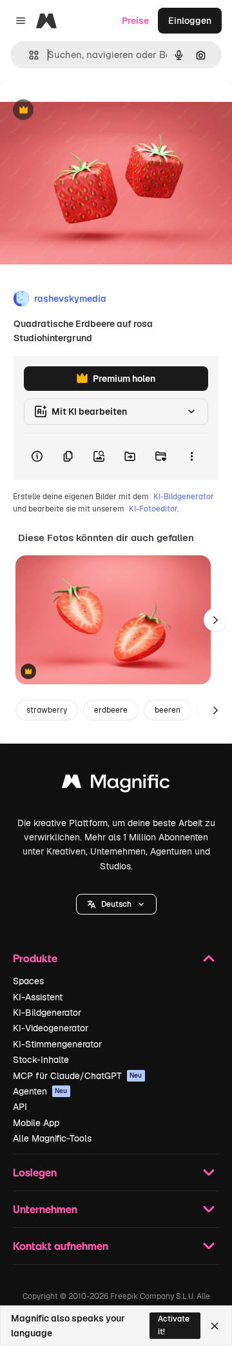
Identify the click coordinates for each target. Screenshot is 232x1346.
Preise (135, 20)
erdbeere (111, 710)
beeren (167, 710)
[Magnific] (116, 785)
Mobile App (36, 1123)
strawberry (46, 710)
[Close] (214, 1326)
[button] (116, 904)
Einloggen (189, 20)
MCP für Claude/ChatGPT (77, 1076)
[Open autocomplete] (28, 55)
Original (82, 110)
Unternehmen (45, 1209)
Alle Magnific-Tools (52, 1138)
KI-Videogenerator (50, 1028)
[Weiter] (215, 619)
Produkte (35, 958)
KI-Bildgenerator (183, 496)
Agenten (40, 1091)
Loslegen (35, 1172)
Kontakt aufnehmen (60, 1245)
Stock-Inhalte (41, 1059)
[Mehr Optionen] (191, 457)
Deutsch (116, 904)
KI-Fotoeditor (153, 509)
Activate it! (173, 1325)
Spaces (28, 981)
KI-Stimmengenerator (57, 1044)
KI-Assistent (38, 997)
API (20, 1107)
